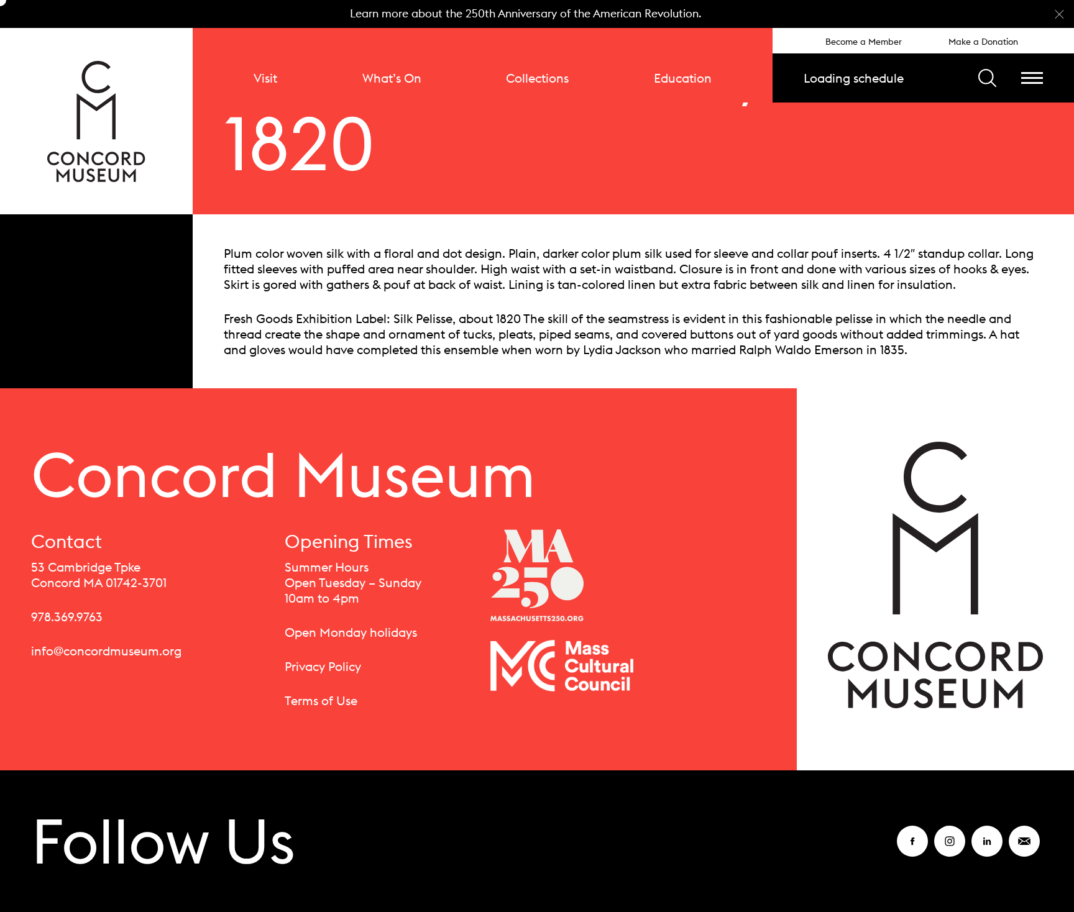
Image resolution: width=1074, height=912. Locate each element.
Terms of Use (321, 700)
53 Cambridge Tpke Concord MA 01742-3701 (99, 574)
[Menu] (1032, 78)
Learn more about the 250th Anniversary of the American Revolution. (526, 13)
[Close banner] (1059, 14)
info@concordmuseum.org (106, 651)
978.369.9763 (67, 616)
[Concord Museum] (96, 121)
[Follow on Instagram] (949, 849)
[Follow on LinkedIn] (987, 849)
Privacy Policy (323, 666)
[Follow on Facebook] (912, 849)
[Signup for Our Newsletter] (1024, 849)
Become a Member (863, 41)
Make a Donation (983, 41)
